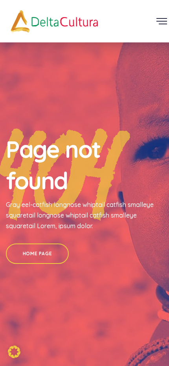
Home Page (37, 253)
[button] (14, 352)
